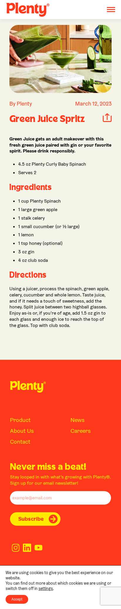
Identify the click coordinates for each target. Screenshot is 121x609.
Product (20, 420)
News (77, 420)
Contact (20, 441)
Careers (80, 431)
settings (45, 588)
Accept (16, 599)
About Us (22, 431)
